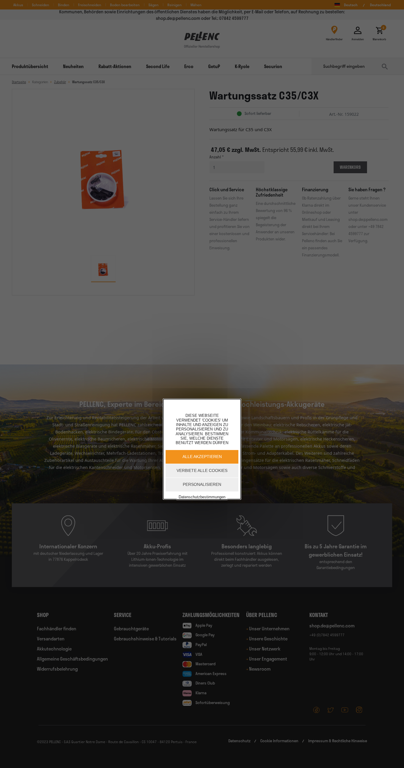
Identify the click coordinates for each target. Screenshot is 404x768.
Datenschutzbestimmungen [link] (202, 497)
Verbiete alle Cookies (202, 470)
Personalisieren (202, 484)
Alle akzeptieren (202, 456)
